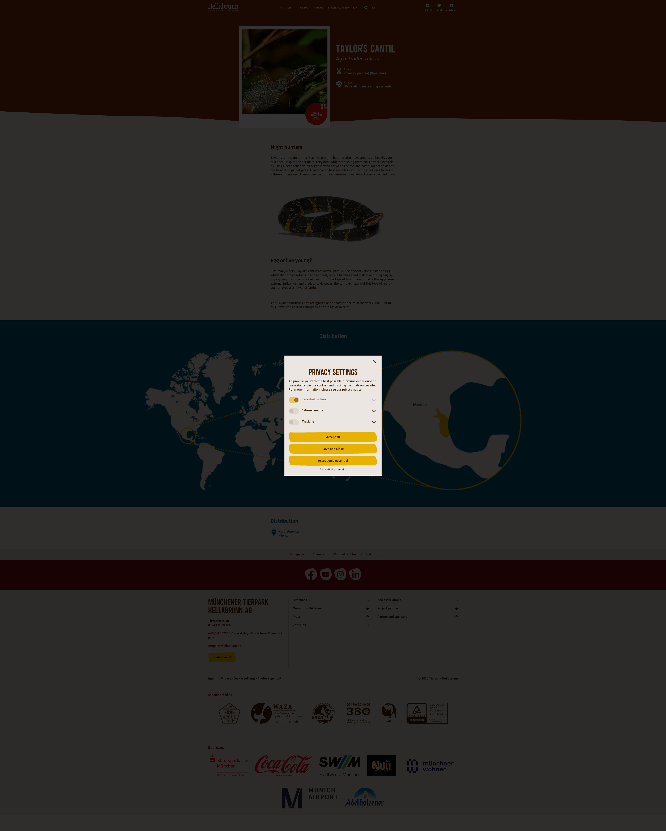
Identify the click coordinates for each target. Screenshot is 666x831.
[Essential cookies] (373, 400)
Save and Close (333, 448)
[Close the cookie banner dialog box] (374, 362)
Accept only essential (333, 460)
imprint (342, 469)
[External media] (373, 411)
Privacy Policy (327, 469)
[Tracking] (373, 422)
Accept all (333, 437)
